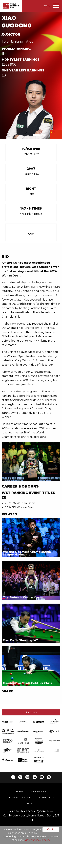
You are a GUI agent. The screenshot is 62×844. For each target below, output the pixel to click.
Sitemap (20, 791)
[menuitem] (20, 792)
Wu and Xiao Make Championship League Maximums (27, 553)
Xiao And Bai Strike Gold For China (27, 683)
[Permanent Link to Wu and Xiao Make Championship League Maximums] (31, 537)
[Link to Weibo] (48, 777)
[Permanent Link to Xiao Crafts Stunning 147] (31, 623)
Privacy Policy (37, 791)
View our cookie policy (37, 839)
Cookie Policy (46, 797)
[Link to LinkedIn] (34, 777)
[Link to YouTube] (41, 777)
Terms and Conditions (21, 797)
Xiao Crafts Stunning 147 (20, 640)
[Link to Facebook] (13, 777)
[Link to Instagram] (27, 777)
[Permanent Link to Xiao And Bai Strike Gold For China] (31, 666)
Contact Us (31, 803)
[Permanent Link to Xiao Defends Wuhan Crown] (31, 580)
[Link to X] (20, 777)
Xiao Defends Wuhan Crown (23, 597)
